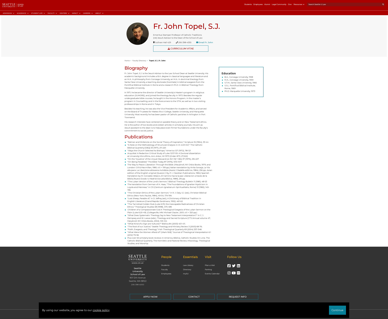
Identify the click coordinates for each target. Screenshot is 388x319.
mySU (186, 274)
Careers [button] (87, 13)
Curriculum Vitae (182, 48)
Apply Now (150, 296)
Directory (187, 269)
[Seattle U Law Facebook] (229, 266)
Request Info (238, 296)
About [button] (98, 13)
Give (290, 4)
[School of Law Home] (13, 5)
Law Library (188, 265)
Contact (194, 296)
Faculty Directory (139, 61)
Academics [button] (22, 13)
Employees (258, 4)
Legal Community (279, 4)
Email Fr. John (206, 42)
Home (127, 61)
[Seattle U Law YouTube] (233, 274)
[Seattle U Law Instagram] (229, 274)
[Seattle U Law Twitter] (233, 266)
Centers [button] (63, 13)
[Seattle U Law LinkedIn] (238, 266)
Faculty (164, 269)
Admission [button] (7, 13)
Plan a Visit (210, 265)
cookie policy (101, 310)
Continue (337, 310)
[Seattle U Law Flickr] (238, 274)
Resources (298, 4)
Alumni (267, 4)
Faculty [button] (51, 13)
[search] (383, 4)
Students (248, 4)
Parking (208, 269)
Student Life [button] (37, 13)
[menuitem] (8, 13)
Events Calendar (212, 274)
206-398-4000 (137, 284)
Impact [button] (75, 13)
